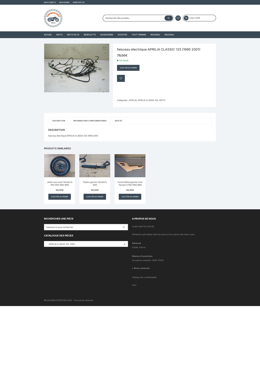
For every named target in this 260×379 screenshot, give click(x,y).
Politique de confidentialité (144, 277)
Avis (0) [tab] (118, 121)
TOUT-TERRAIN (139, 35)
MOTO (59, 35)
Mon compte (50, 2)
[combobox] (86, 244)
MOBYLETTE (90, 35)
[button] (105, 48)
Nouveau (155, 35)
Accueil (48, 35)
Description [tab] (58, 121)
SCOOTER (122, 35)
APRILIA (133, 100)
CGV (134, 285)
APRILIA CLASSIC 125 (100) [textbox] (85, 244)
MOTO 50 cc (73, 35)
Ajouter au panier (128, 68)
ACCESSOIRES (106, 35)
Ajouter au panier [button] (59, 197)
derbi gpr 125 (79, 2)
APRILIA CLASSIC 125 (148, 100)
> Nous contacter (141, 268)
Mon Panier (64, 2)
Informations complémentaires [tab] (90, 121)
